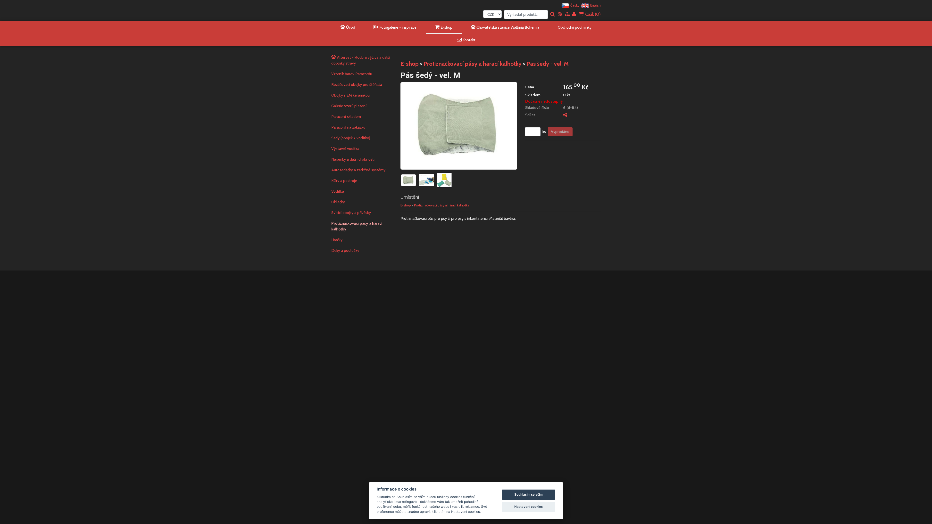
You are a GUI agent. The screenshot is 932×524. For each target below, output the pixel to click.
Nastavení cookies (528, 506)
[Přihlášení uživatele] (574, 14)
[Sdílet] (565, 115)
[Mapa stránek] (567, 14)
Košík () (592, 14)
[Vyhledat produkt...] (552, 14)
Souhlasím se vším (528, 494)
